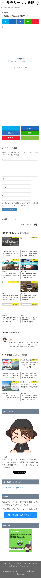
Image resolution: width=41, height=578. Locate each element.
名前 (4, 179)
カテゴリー (27, 563)
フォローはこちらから (21, 515)
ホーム (5, 563)
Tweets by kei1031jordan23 (12, 488)
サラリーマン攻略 (20, 3)
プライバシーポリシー (25, 566)
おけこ (11, 339)
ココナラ (35, 563)
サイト (4, 195)
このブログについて (15, 563)
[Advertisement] (20, 95)
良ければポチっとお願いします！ (20, 61)
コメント (5, 159)
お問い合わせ (13, 566)
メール (4, 187)
